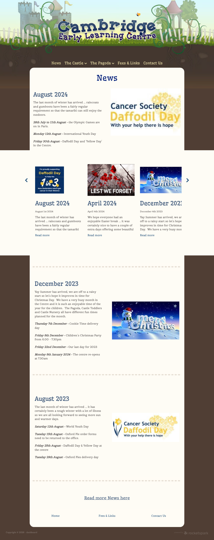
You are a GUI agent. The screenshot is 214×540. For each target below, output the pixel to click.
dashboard (31, 532)
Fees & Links (129, 63)
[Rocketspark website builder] (191, 533)
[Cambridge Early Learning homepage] (107, 29)
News (56, 63)
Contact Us (153, 63)
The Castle (74, 63)
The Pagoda (101, 63)
